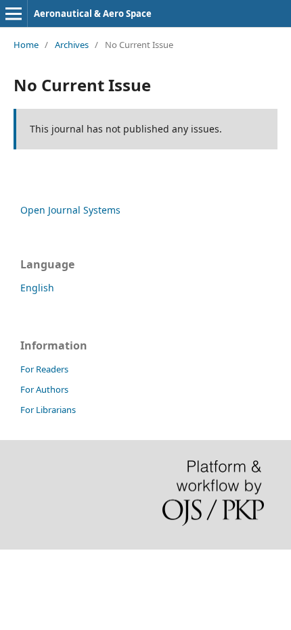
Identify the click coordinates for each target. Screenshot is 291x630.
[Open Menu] (13, 13)
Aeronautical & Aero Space (93, 13)
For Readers (44, 369)
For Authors (44, 389)
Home (26, 45)
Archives (72, 45)
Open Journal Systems (70, 209)
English (37, 287)
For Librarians (48, 410)
